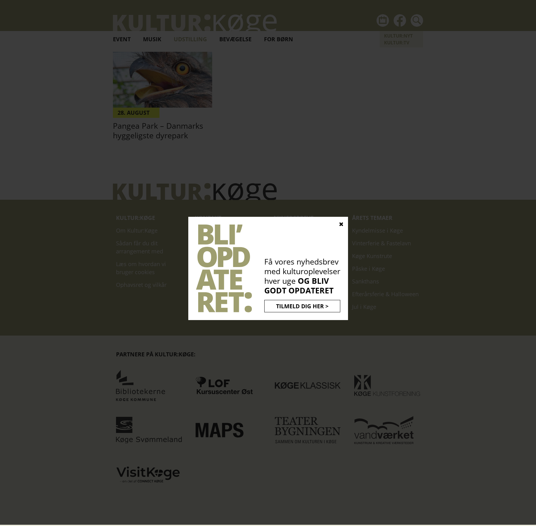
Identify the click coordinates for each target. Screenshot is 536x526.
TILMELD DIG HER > (302, 306)
